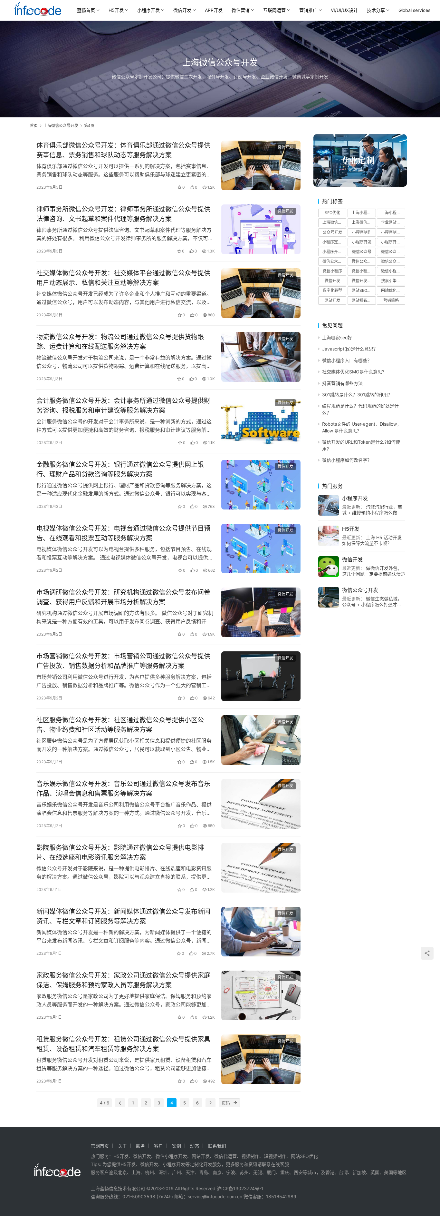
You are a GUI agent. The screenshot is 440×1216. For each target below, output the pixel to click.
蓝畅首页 (86, 10)
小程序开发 (148, 10)
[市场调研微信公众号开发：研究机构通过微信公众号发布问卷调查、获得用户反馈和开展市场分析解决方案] (261, 612)
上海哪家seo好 (337, 337)
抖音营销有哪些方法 (342, 383)
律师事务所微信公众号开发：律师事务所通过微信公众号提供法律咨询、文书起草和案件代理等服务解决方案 (123, 213)
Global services (414, 10)
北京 (122, 1172)
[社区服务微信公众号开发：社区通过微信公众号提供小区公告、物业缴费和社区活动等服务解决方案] (261, 740)
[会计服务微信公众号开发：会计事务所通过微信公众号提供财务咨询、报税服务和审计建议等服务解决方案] (261, 421)
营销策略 (391, 300)
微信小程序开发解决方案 (393, 271)
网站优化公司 (392, 290)
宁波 (230, 1172)
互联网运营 (274, 10)
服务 (140, 1146)
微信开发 (182, 10)
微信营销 (241, 10)
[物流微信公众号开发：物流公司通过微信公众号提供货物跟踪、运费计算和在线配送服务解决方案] (261, 357)
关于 (122, 1146)
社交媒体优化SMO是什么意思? (353, 371)
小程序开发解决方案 (334, 251)
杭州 (149, 1172)
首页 (34, 125)
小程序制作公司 (393, 232)
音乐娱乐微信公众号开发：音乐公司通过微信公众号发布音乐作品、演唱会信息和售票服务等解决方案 (123, 788)
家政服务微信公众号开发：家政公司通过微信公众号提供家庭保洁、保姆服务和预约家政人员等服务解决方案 (123, 980)
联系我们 (217, 1146)
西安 (298, 1172)
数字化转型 (332, 290)
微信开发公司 (363, 280)
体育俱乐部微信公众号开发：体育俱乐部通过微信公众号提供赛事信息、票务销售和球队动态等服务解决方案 (123, 150)
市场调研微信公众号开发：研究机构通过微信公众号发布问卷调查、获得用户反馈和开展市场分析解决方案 (123, 597)
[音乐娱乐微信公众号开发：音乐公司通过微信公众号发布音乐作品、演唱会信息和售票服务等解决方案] (261, 804)
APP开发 (214, 10)
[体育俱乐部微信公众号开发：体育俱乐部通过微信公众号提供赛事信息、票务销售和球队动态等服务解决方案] (261, 165)
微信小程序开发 (364, 271)
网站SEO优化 (363, 290)
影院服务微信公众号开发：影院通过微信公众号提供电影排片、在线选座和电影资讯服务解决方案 (120, 852)
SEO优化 (332, 212)
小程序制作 (361, 232)
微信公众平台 (392, 261)
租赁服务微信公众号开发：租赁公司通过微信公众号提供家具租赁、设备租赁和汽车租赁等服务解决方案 (123, 1044)
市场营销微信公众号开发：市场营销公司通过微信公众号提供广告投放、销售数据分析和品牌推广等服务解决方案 (123, 660)
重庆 (284, 1172)
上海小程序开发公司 (393, 212)
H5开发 (116, 10)
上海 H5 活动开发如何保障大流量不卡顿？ (372, 540)
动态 (194, 1146)
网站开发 (332, 300)
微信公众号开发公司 (334, 261)
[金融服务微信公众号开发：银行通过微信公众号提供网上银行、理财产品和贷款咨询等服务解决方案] (261, 484)
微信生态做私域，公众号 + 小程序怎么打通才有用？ (372, 604)
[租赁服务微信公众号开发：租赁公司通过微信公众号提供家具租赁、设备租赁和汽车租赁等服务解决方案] (261, 1059)
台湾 (343, 1172)
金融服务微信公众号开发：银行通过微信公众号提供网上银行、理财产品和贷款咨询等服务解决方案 (120, 469)
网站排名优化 (363, 300)
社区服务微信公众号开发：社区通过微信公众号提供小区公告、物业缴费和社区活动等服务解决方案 (120, 724)
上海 (135, 1172)
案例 (176, 1146)
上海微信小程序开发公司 (364, 222)
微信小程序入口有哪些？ (347, 360)
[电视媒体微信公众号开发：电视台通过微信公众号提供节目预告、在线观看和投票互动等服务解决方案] (261, 548)
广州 (176, 1172)
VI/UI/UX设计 (344, 10)
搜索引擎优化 (392, 280)
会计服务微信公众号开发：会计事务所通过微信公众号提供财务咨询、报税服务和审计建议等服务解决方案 (123, 405)
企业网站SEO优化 (393, 222)
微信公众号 (361, 251)
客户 (158, 1146)
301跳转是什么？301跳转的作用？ (357, 394)
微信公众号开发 (393, 251)
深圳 (162, 1172)
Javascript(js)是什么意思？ (350, 348)
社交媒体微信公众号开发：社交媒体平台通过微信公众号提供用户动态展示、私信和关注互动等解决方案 (123, 277)
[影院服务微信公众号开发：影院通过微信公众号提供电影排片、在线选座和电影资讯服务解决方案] (261, 868)
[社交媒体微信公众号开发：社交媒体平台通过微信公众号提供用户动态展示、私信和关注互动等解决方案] (261, 293)
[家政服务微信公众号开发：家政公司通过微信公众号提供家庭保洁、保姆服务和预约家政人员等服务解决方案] (261, 995)
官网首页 (100, 1146)
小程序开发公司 (393, 242)
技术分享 (376, 10)
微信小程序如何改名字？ (347, 460)
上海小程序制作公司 (364, 212)
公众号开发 (332, 232)
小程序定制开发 (334, 242)
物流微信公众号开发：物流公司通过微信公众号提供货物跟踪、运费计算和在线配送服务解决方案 (120, 341)
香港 (329, 1172)
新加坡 (359, 1172)
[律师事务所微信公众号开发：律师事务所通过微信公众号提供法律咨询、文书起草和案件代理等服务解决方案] (261, 229)
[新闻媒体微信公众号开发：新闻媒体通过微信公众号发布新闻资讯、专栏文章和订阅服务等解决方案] (261, 931)
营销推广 (308, 10)
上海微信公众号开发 (334, 222)
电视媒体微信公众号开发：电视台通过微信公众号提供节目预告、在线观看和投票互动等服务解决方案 (123, 533)
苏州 (244, 1172)
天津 (190, 1172)
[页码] (235, 1102)
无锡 (257, 1172)
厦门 (271, 1172)
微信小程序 (332, 271)
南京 (217, 1172)
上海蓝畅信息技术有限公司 (118, 1188)
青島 (203, 1172)
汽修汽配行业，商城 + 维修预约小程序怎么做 (372, 509)
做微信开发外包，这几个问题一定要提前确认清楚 (373, 571)
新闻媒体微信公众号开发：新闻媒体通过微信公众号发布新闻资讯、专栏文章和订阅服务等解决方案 (123, 916)
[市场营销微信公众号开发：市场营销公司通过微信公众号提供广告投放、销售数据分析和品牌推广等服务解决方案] (261, 676)
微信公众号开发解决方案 (364, 261)
